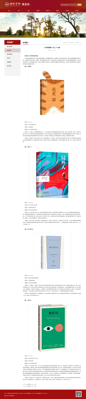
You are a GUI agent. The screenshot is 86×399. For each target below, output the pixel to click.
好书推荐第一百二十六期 (31, 386)
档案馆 (57, 10)
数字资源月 (9, 54)
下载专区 (67, 10)
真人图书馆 (9, 46)
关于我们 (77, 10)
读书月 (8, 58)
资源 (19, 10)
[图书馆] (17, 6)
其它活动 (9, 65)
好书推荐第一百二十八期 (31, 384)
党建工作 (48, 10)
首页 (9, 10)
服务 (28, 10)
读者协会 (9, 62)
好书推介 (9, 50)
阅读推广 (38, 10)
